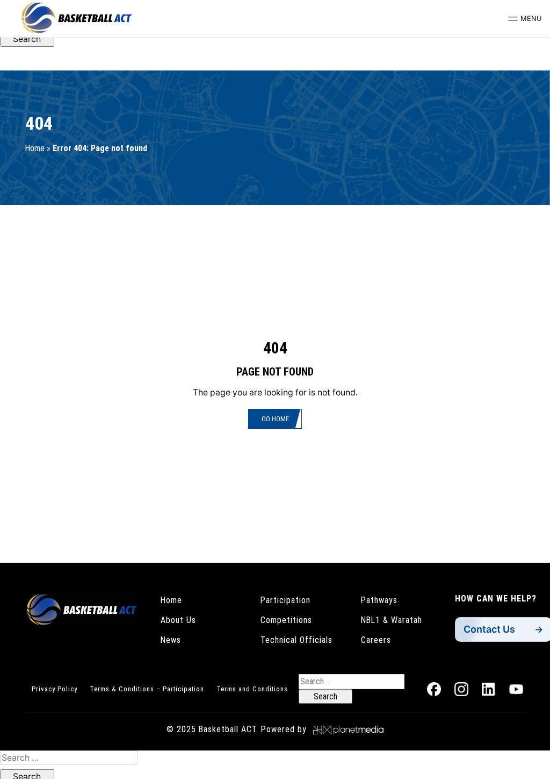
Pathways (379, 600)
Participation (285, 600)
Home (35, 148)
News (171, 640)
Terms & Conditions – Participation (147, 689)
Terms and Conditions (252, 689)
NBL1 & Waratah (391, 620)
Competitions (286, 620)
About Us (178, 620)
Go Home (275, 419)
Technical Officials (296, 640)
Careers (376, 640)
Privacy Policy (54, 689)
